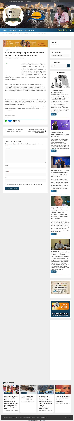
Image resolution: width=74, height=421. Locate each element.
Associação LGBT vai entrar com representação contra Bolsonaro (15, 130)
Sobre (21, 30)
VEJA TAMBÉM (9, 383)
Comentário (8, 148)
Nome (7, 165)
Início (5, 30)
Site (6, 178)
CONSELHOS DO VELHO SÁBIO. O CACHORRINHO (27, 398)
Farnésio (16, 410)
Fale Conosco (29, 30)
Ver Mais (53, 114)
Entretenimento (60, 392)
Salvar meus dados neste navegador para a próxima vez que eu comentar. (24, 184)
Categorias (12, 30)
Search (68, 66)
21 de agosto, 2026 (8, 410)
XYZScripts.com (43, 420)
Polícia (40, 392)
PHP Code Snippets (31, 420)
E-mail (7, 171)
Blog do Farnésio (16, 417)
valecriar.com (44, 417)
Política (7, 50)
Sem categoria (8, 392)
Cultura (24, 392)
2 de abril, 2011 (8, 58)
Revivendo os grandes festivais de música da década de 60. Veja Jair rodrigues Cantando (36, 131)
